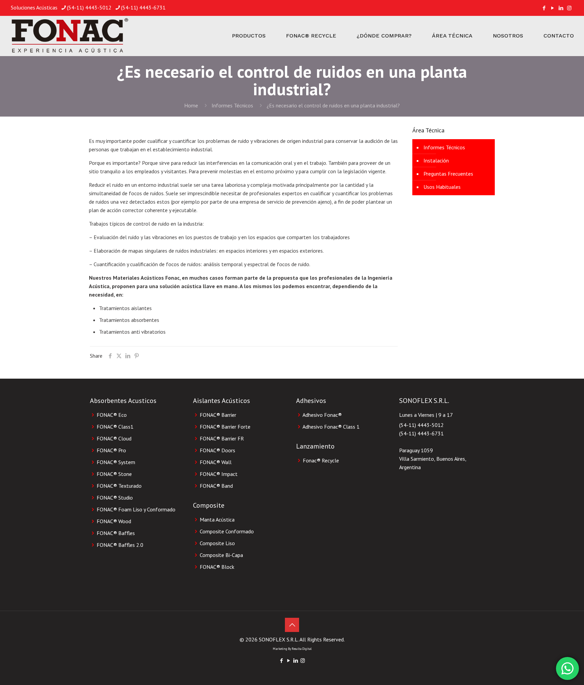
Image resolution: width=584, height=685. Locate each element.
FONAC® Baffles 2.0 (120, 544)
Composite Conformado (227, 531)
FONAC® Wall (216, 462)
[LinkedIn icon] (560, 8)
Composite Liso (217, 543)
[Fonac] (69, 36)
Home (191, 105)
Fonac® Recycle (321, 460)
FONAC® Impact (219, 474)
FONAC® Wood (114, 521)
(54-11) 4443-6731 (143, 7)
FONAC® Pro (111, 450)
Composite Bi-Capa (221, 555)
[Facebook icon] (543, 8)
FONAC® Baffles (116, 533)
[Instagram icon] (569, 8)
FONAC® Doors (217, 450)
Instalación (436, 160)
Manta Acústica (217, 519)
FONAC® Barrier (218, 414)
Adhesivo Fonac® (322, 414)
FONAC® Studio (115, 497)
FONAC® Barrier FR (222, 438)
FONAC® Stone (114, 474)
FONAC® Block (217, 566)
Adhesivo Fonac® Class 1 (331, 426)
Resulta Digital (302, 649)
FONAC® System (116, 462)
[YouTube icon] (552, 8)
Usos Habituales (442, 186)
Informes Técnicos (232, 105)
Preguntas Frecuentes (448, 173)
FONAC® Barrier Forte (225, 426)
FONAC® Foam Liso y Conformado (136, 509)
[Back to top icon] (292, 625)
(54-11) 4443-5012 (89, 7)
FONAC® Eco (112, 414)
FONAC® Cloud (114, 438)
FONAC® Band (216, 485)
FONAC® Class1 (115, 426)
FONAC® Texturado (119, 485)
